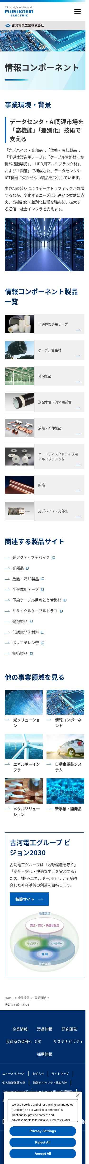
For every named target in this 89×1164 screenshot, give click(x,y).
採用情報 (44, 1054)
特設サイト (24, 899)
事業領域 (40, 998)
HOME (9, 998)
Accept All (43, 1153)
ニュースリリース (13, 1074)
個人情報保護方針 (13, 1083)
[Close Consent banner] (78, 1095)
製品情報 (44, 1029)
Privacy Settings (43, 1131)
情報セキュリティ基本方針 (50, 1083)
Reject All (42, 1142)
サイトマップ (60, 1074)
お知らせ (38, 1074)
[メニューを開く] (77, 11)
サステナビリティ (68, 1041)
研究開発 (69, 1029)
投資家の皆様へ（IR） (25, 1041)
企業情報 (23, 998)
